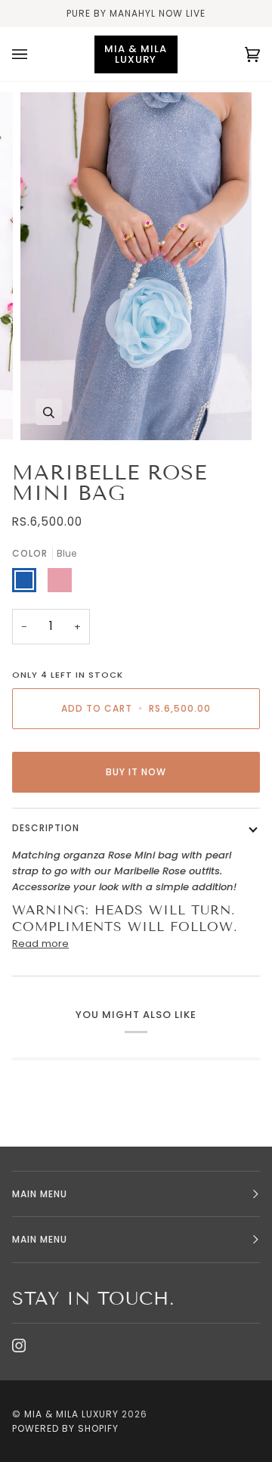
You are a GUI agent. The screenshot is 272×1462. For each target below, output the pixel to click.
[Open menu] (34, 54)
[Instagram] (19, 1345)
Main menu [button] (39, 1193)
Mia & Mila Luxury (73, 1414)
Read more (40, 943)
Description (45, 827)
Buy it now (136, 771)
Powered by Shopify (65, 1428)
